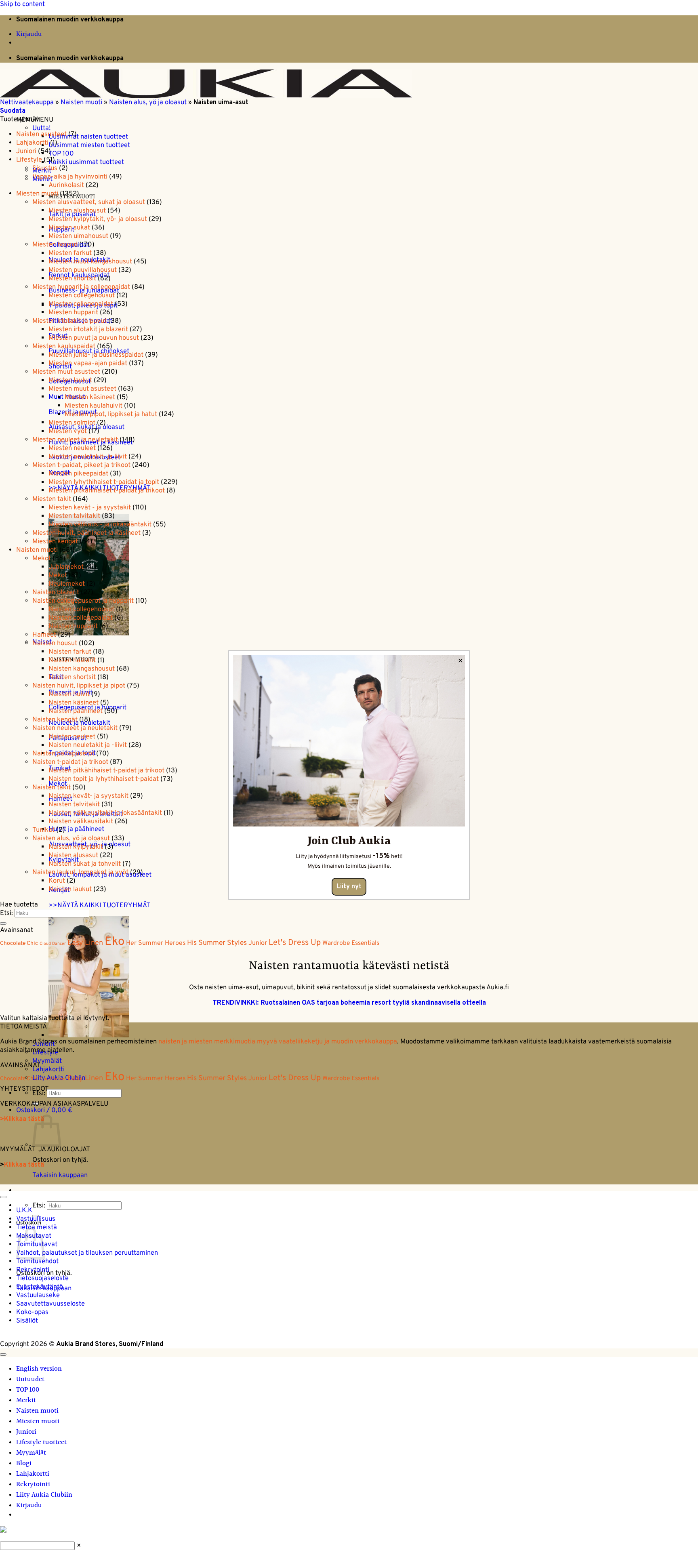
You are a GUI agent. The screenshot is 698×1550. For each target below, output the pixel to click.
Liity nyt (349, 887)
